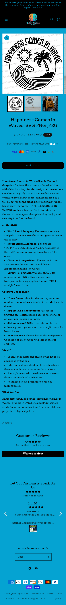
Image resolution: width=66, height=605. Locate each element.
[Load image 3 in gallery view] (50, 104)
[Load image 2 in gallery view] (33, 104)
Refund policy (37, 594)
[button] (6, 19)
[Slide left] (3, 104)
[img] (33, 491)
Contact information (17, 598)
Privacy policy (54, 598)
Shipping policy (37, 598)
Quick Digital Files (19, 594)
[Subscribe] (48, 557)
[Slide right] (62, 104)
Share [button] (8, 423)
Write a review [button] (33, 453)
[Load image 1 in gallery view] (15, 104)
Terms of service (54, 594)
